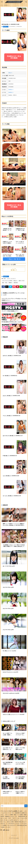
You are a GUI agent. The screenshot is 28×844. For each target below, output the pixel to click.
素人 (6, 282)
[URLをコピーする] (24, 286)
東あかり (10, 72)
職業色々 (10, 282)
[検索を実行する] (25, 805)
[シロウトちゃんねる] (14, 2)
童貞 (3, 282)
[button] (3, 286)
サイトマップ (14, 835)
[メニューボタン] (2, 2)
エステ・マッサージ (11, 278)
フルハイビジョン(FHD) (7, 280)
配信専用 (16, 282)
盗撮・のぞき (21, 280)
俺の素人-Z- (5, 26)
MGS (5, 278)
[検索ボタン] (26, 2)
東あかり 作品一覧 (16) (15, 259)
